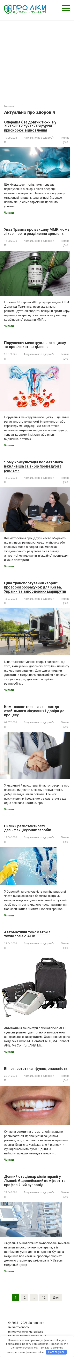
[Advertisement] (37, 59)
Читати (9, 213)
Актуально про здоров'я (39, 137)
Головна (9, 106)
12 (43, 1297)
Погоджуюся (56, 1351)
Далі (56, 1297)
